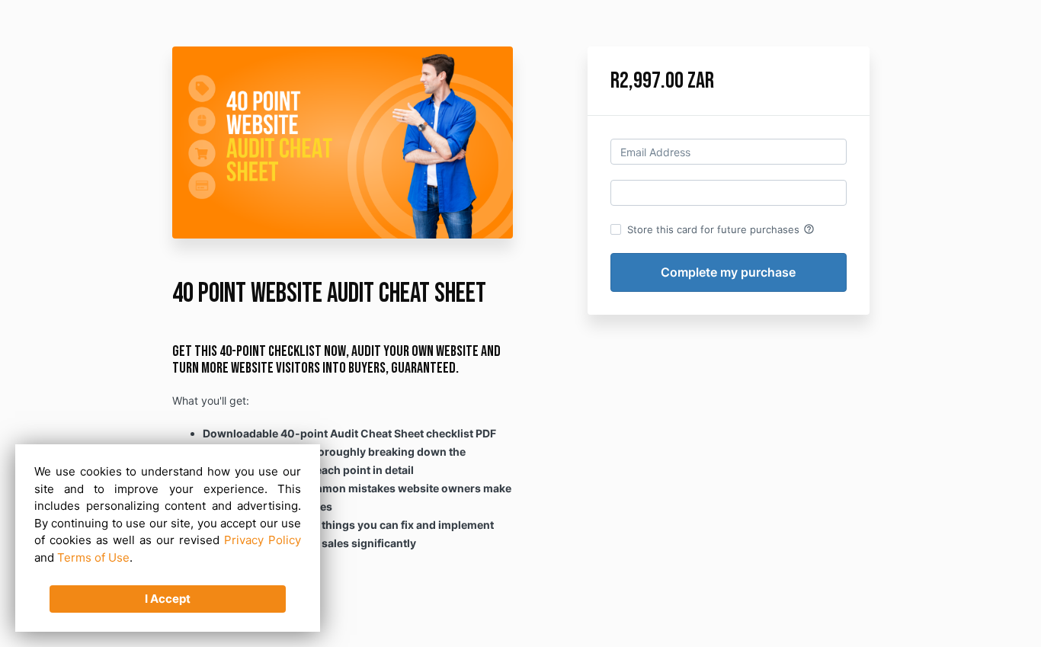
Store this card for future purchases (721, 229)
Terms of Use (93, 557)
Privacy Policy (262, 540)
